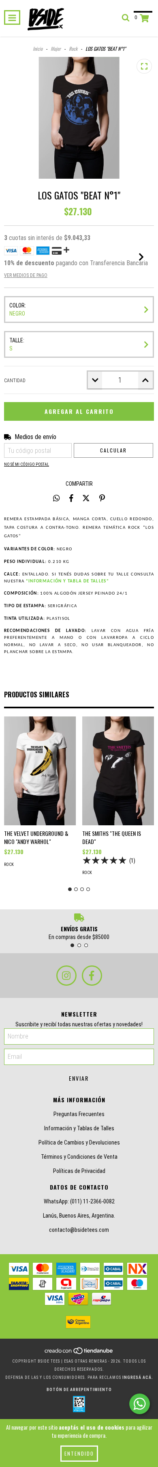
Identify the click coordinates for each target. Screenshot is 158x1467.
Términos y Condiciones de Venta (79, 1156)
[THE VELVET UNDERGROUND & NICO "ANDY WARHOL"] (40, 770)
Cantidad (15, 380)
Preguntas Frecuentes (79, 1114)
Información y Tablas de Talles (79, 1128)
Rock (73, 48)
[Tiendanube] (79, 1353)
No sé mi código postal (26, 464)
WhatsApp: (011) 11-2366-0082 (79, 1201)
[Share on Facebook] (71, 498)
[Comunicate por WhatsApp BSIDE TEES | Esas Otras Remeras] (139, 1403)
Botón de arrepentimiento (79, 1389)
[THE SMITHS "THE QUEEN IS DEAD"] (118, 770)
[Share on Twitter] (86, 498)
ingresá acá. (137, 1377)
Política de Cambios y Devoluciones (79, 1142)
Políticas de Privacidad (79, 1171)
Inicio (38, 48)
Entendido (79, 1453)
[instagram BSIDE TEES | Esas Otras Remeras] (66, 975)
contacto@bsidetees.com (79, 1230)
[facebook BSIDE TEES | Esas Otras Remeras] (92, 975)
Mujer (56, 48)
